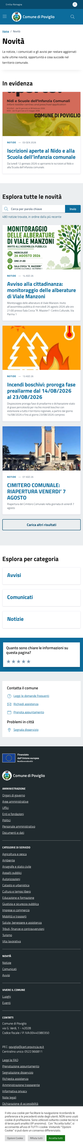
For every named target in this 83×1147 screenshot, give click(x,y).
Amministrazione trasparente (21, 1085)
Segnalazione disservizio (17, 1072)
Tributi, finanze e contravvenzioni (23, 928)
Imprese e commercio (16, 910)
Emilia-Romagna (14, 4)
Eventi (6, 1002)
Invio (73, 209)
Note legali (9, 1097)
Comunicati (9, 969)
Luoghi (6, 996)
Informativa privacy (14, 1091)
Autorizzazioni (11, 879)
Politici (6, 820)
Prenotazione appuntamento (20, 1066)
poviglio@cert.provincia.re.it (26, 1046)
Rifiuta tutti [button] (36, 1138)
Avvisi (6, 975)
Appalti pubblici (12, 872)
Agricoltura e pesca (14, 854)
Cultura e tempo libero (16, 891)
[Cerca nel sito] (72, 16)
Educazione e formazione (18, 897)
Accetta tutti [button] (56, 1138)
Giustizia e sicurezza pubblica (20, 904)
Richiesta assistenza (15, 1078)
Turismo (7, 935)
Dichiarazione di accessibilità (20, 1103)
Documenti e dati (13, 832)
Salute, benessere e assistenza (22, 922)
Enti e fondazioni (13, 814)
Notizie (6, 962)
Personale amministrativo (18, 826)
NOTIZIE (11, 142)
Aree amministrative (15, 801)
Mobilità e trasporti (14, 916)
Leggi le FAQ (10, 1060)
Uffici (5, 807)
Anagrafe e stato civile (16, 866)
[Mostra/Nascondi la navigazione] (4, 16)
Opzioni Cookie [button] (15, 1138)
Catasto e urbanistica (15, 885)
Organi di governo (13, 795)
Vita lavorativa (11, 941)
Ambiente (8, 860)
